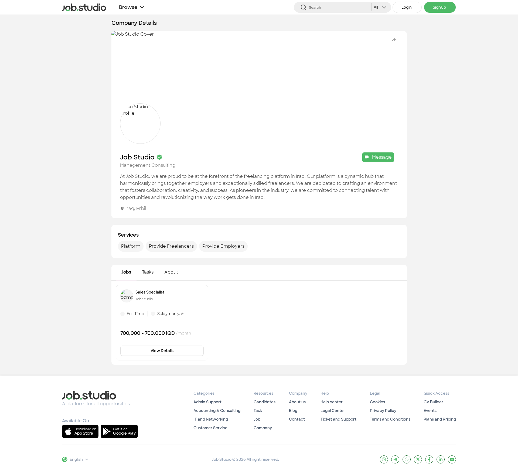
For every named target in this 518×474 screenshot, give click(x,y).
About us (297, 402)
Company (263, 427)
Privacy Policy (383, 410)
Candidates (264, 402)
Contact (297, 419)
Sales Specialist (149, 292)
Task (258, 410)
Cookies (377, 402)
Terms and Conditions (390, 419)
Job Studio (144, 299)
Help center (332, 402)
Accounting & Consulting (216, 410)
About (171, 272)
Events (430, 410)
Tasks (148, 272)
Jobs (126, 272)
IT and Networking (210, 419)
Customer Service (210, 427)
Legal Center (333, 410)
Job (257, 419)
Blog (293, 410)
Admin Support (207, 402)
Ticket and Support (338, 419)
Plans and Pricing (440, 419)
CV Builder (433, 402)
